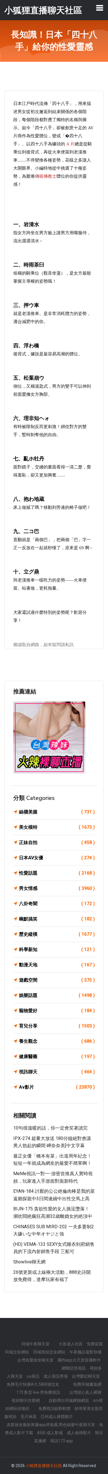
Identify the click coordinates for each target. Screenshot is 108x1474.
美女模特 (57, 827)
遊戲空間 (57, 980)
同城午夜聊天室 (35, 1344)
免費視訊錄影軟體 (54, 1408)
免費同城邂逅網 (87, 1384)
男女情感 (57, 888)
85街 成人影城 (50, 1432)
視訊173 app (61, 1441)
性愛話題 (57, 873)
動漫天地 (57, 964)
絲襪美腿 (57, 812)
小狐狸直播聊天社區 (44, 1465)
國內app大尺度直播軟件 (79, 1360)
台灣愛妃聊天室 (86, 1376)
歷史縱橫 (57, 934)
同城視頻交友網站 (49, 1352)
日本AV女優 (57, 857)
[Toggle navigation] (100, 8)
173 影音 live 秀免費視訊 (38, 1392)
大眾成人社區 (70, 1344)
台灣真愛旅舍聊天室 (35, 1360)
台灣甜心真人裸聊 (85, 1392)
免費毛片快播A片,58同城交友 (33, 1384)
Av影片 (57, 1087)
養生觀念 (57, 1041)
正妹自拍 (57, 842)
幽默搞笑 (57, 919)
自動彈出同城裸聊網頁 (69, 1400)
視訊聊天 (57, 1071)
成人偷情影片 (79, 1432)
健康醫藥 (57, 1056)
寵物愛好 (57, 1010)
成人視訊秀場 (55, 1376)
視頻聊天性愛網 (26, 1400)
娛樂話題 (57, 995)
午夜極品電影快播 (85, 1352)
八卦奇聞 (57, 903)
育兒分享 (57, 1026)
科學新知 (57, 949)
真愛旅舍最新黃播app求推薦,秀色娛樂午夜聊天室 (51, 1424)
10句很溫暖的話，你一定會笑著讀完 (50, 1128)
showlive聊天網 (29, 1262)
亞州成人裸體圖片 (57, 1416)
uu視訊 (33, 1376)
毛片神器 (28, 1416)
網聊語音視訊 (74, 1368)
